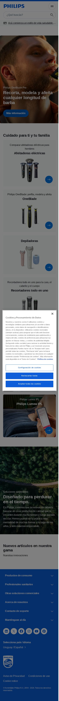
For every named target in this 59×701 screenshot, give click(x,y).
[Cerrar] (50, 312)
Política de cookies (23, 360)
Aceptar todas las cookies (28, 385)
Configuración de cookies (28, 369)
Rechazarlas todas (28, 377)
